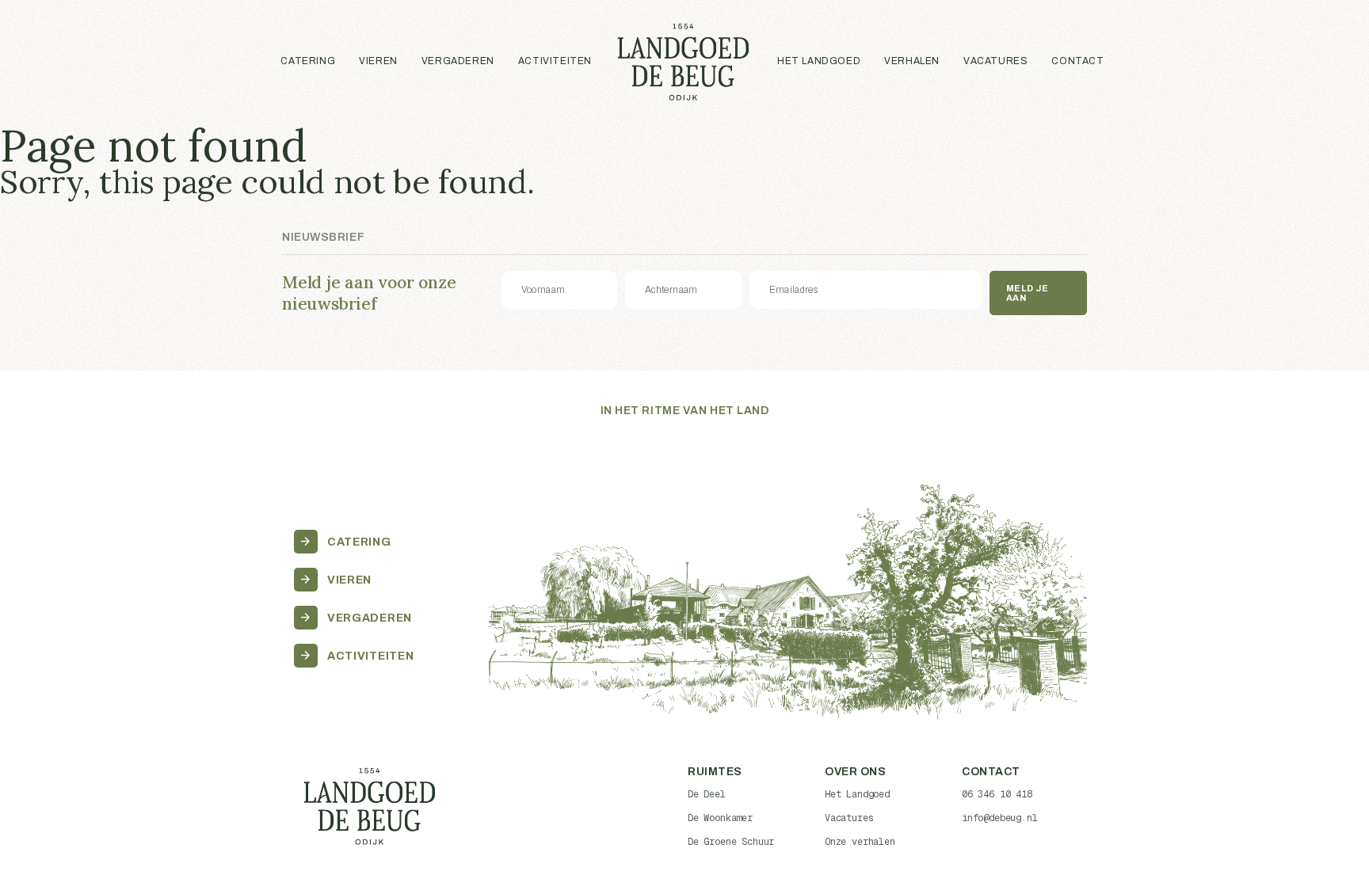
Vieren (378, 61)
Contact (1077, 61)
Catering (307, 61)
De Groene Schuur (731, 841)
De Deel (707, 794)
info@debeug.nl (1000, 818)
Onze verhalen (860, 841)
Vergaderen (457, 61)
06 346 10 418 (997, 794)
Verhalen (912, 61)
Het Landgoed (818, 61)
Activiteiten (555, 61)
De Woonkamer (720, 818)
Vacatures (995, 61)
